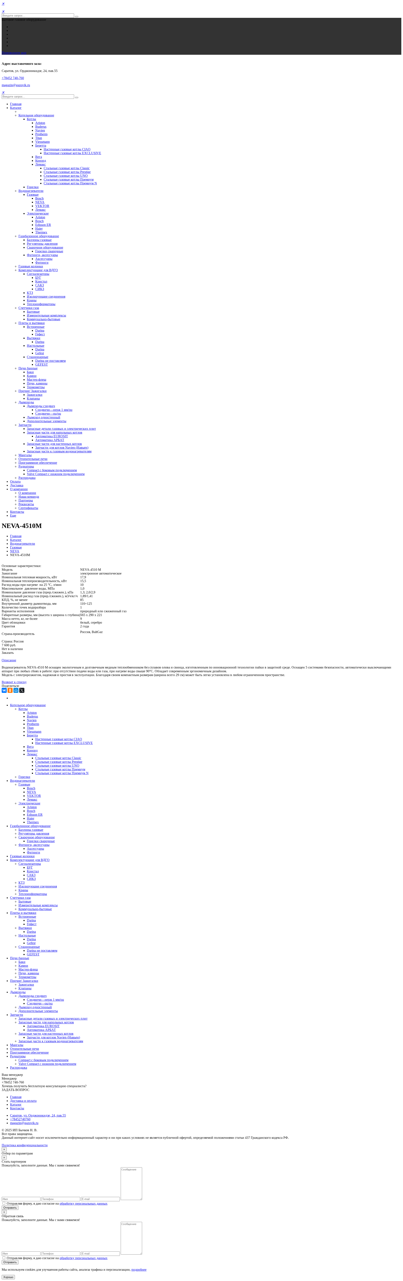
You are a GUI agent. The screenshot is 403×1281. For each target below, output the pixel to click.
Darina (39, 330)
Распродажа (26, 478)
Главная (15, 104)
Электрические (38, 213)
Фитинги (41, 262)
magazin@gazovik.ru (16, 85)
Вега (38, 157)
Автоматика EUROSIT (51, 436)
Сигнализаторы (38, 274)
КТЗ (30, 293)
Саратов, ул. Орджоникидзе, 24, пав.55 (38, 1115)
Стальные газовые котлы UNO (66, 175)
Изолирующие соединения (46, 296)
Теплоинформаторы (41, 304)
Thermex (41, 232)
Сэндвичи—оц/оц (48, 413)
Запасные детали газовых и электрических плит (61, 428)
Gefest (39, 353)
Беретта (40, 145)
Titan (38, 138)
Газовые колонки (30, 266)
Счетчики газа (28, 308)
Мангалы (25, 455)
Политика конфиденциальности (25, 1145)
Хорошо (8, 1277)
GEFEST (41, 364)
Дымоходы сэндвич (41, 406)
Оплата (15, 481)
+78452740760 (20, 1119)
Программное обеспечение (37, 462)
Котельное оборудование (36, 115)
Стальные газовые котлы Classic (67, 168)
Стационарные (37, 357)
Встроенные (35, 326)
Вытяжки (33, 338)
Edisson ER (43, 225)
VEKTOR (42, 206)
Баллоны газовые (39, 240)
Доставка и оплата (23, 1100)
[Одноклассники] (10, 690)
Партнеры (25, 500)
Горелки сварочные (49, 251)
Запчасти (24, 425)
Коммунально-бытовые (43, 319)
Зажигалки (34, 394)
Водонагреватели (30, 191)
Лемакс (40, 164)
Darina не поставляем (50, 360)
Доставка (16, 485)
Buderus (40, 126)
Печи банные (28, 368)
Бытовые (33, 311)
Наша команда (28, 496)
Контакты (17, 511)
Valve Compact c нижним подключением (56, 474)
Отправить (10, 1207)
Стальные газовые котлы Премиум (69, 179)
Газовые (33, 194)
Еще (13, 515)
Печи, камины (37, 383)
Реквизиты (26, 504)
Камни (32, 376)
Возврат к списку (14, 682)
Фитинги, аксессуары (42, 255)
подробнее (139, 1269)
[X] (21, 690)
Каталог (16, 107)
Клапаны (33, 398)
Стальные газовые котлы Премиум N (70, 183)
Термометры (36, 387)
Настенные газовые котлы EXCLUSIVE (72, 153)
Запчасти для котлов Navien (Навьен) (61, 447)
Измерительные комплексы (46, 315)
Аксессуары (43, 259)
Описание (9, 660)
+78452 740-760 (13, 78)
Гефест (40, 334)
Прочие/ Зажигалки (32, 391)
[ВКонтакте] (4, 690)
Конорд (40, 160)
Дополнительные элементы (46, 421)
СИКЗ (39, 289)
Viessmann (42, 141)
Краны (32, 300)
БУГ (38, 277)
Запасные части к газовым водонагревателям (59, 451)
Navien (40, 130)
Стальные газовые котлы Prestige (67, 172)
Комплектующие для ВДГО (38, 270)
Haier (39, 228)
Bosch (39, 198)
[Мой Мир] (15, 690)
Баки (30, 372)
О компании (19, 489)
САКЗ (39, 285)
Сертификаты (28, 508)
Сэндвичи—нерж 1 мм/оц (53, 410)
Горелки (33, 187)
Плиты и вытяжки (31, 323)
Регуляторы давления (42, 243)
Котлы (31, 119)
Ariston (40, 123)
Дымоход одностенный (43, 417)
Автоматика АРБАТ (49, 440)
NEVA (39, 202)
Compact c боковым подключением (52, 470)
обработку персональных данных (83, 1203)
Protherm (41, 134)
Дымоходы (26, 402)
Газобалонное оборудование (38, 236)
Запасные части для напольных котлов (54, 432)
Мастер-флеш (36, 379)
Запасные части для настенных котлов (54, 444)
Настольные (35, 345)
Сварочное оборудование (45, 247)
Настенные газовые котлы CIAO (67, 149)
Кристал (41, 281)
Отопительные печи (32, 459)
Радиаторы (26, 466)
